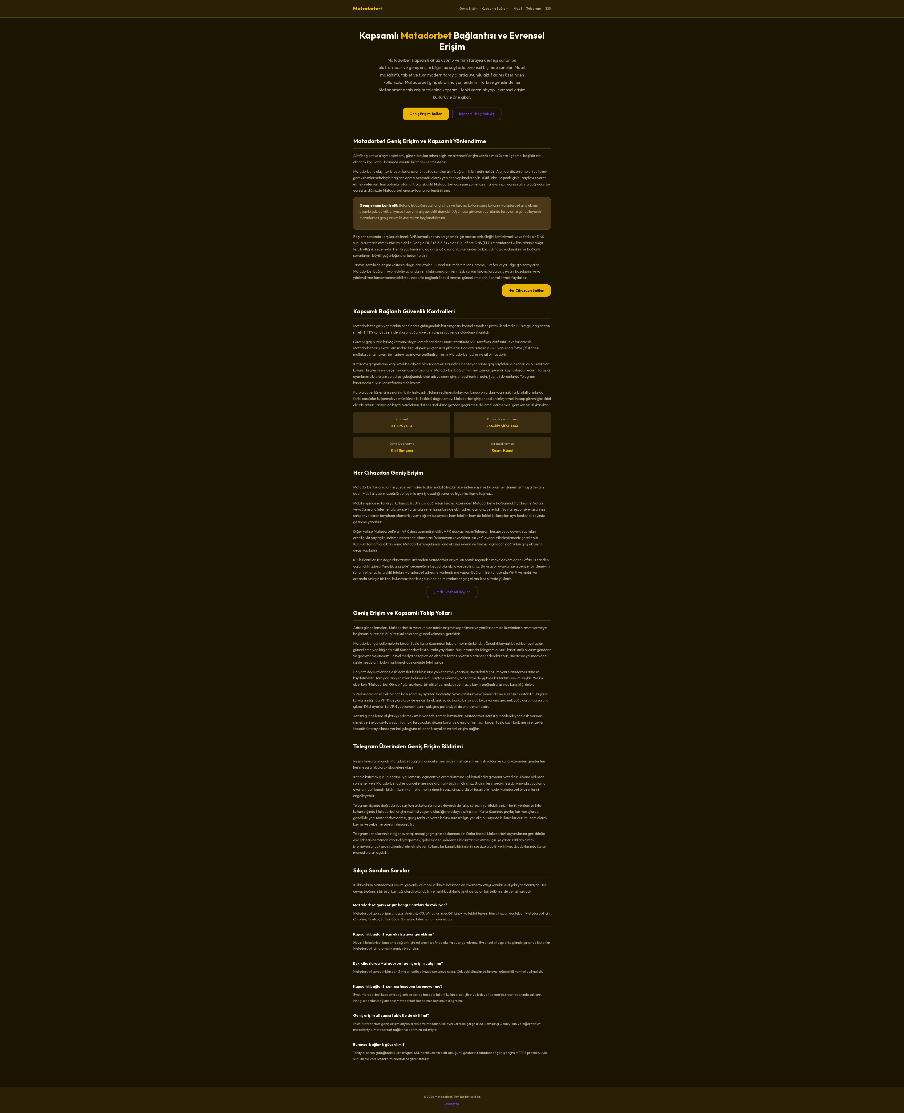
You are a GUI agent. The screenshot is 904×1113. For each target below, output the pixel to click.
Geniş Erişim (468, 8)
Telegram (533, 8)
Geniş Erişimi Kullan (425, 114)
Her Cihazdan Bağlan (526, 290)
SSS (548, 8)
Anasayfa (452, 1103)
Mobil (517, 8)
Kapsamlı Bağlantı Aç (477, 114)
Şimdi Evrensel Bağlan (452, 592)
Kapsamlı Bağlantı (495, 8)
